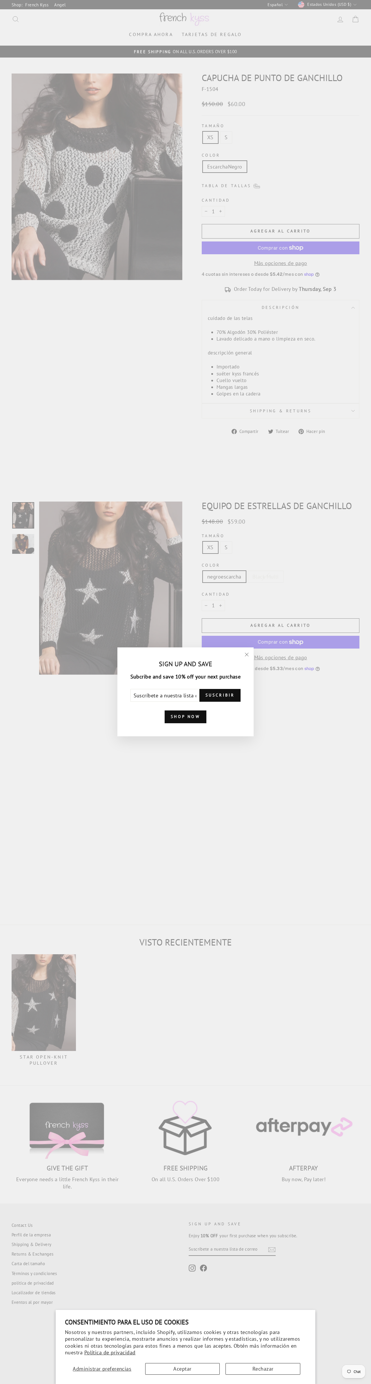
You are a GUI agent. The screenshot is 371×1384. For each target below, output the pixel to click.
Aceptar (182, 1368)
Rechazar (263, 1368)
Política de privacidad (110, 1352)
